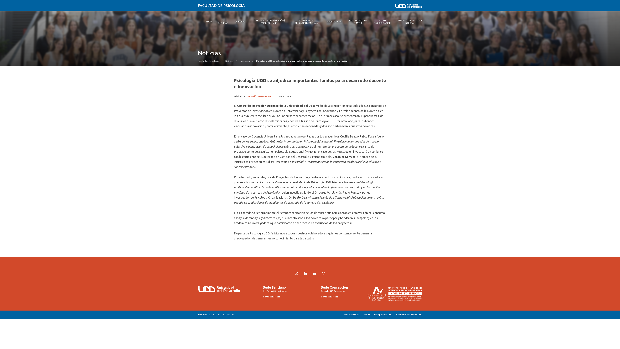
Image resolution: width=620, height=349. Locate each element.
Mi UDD (366, 314)
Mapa (277, 297)
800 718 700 (228, 314)
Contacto (268, 297)
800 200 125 (214, 314)
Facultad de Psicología (221, 6)
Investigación (264, 96)
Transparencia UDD (383, 314)
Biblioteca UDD (351, 314)
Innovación (245, 61)
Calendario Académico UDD (409, 314)
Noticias (229, 61)
